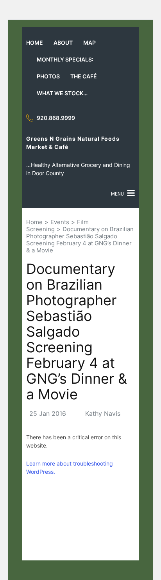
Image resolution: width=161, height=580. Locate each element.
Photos (48, 76)
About (63, 42)
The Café (83, 76)
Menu (117, 193)
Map (89, 42)
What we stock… (62, 93)
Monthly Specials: (65, 59)
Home (34, 42)
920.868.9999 (56, 117)
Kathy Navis (102, 413)
